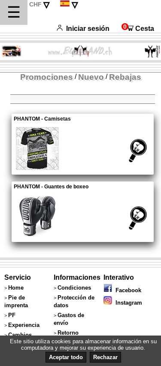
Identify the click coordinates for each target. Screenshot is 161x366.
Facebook (126, 290)
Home (16, 287)
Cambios (20, 335)
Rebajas (125, 77)
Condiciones (74, 287)
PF (11, 315)
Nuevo (91, 77)
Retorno (68, 333)
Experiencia (23, 325)
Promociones (46, 77)
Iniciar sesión (87, 28)
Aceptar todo (66, 357)
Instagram (127, 302)
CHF (35, 4)
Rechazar (105, 357)
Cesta (138, 28)
